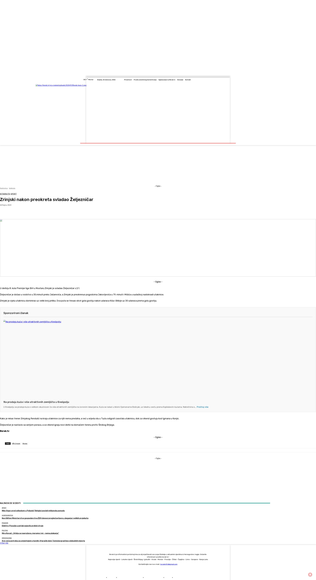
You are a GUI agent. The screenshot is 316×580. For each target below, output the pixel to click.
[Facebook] (219, 79)
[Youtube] (231, 79)
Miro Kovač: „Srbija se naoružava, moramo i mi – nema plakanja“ (30, 533)
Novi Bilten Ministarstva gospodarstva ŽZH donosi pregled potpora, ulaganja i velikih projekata (45, 518)
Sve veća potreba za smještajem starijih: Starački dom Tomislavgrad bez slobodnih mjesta (43, 541)
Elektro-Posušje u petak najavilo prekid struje (22, 526)
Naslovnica (4, 188)
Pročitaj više (202, 407)
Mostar (25, 443)
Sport (14, 194)
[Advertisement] (158, 163)
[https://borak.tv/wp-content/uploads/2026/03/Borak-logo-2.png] (107, 109)
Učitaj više (4, 543)
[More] (55, 212)
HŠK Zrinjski (16, 443)
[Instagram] (222, 79)
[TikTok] (225, 79)
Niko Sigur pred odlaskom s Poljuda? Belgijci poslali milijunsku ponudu (33, 511)
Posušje (5, 523)
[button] (230, 140)
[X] (228, 79)
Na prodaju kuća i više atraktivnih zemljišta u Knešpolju (36, 402)
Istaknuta (12, 188)
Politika (5, 530)
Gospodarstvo (7, 515)
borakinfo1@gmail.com (168, 564)
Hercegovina (7, 538)
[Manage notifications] (310, 575)
